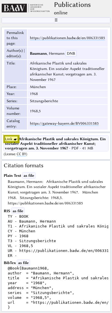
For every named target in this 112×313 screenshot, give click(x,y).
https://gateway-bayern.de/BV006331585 (64, 123)
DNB (71, 53)
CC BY (21, 154)
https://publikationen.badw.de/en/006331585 (67, 37)
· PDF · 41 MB (55, 143)
